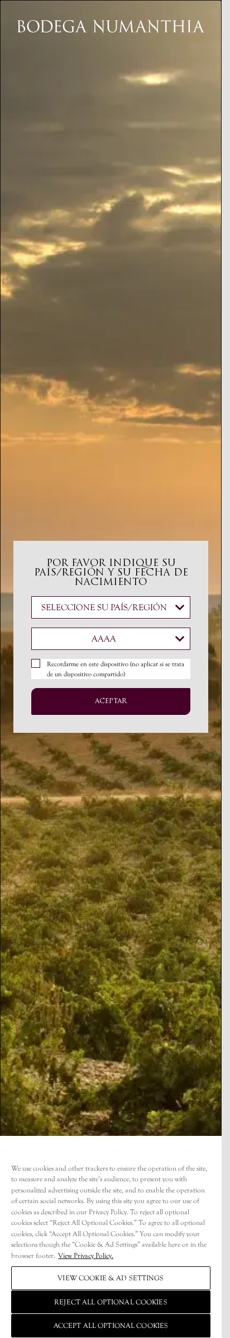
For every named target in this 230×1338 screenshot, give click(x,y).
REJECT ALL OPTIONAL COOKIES (110, 1302)
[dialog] (111, 669)
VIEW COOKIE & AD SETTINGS (111, 1278)
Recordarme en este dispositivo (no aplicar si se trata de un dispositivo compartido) (115, 669)
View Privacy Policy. (85, 1255)
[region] (111, 1237)
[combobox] (110, 607)
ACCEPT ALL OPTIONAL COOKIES (111, 1325)
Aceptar (111, 701)
